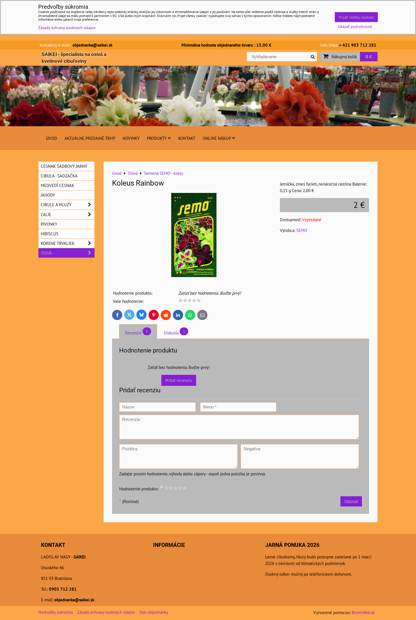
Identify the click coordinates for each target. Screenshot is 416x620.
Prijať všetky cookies (356, 17)
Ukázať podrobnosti (355, 26)
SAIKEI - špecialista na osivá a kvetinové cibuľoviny (74, 58)
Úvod (51, 138)
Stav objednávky (153, 612)
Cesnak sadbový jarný (64, 166)
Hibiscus (49, 233)
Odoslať (351, 501)
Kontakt (186, 138)
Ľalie (46, 214)
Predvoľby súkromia (55, 612)
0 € (369, 56)
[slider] (189, 300)
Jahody (48, 195)
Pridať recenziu (178, 380)
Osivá (46, 253)
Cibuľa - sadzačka (59, 176)
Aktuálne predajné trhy (90, 138)
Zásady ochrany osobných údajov (106, 612)
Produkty (157, 138)
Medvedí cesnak (57, 185)
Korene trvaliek (57, 243)
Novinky (131, 138)
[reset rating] (162, 488)
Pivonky (49, 224)
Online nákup (217, 138)
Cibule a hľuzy (56, 204)
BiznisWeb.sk (363, 612)
